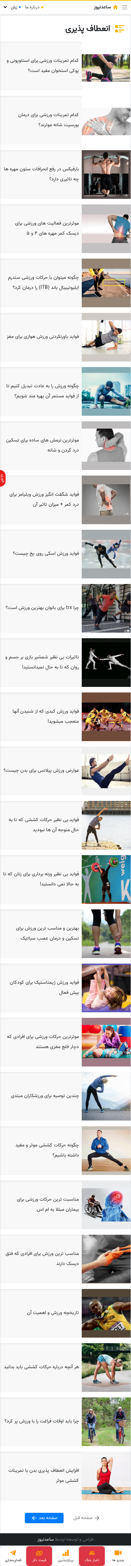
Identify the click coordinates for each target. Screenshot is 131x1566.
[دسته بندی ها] (124, 7)
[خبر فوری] (3, 478)
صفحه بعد (48, 1518)
